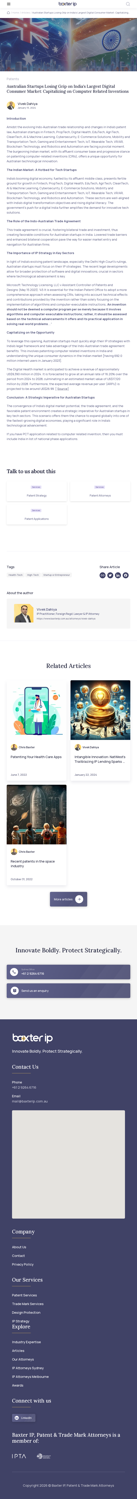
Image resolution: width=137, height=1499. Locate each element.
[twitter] (111, 575)
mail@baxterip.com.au (30, 1101)
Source (62, 389)
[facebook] (126, 575)
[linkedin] (119, 575)
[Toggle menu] (27, 4)
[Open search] (128, 4)
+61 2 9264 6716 (24, 1087)
